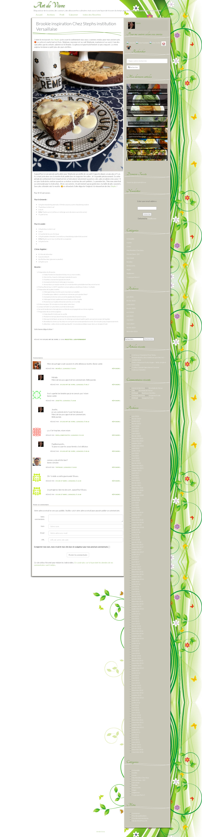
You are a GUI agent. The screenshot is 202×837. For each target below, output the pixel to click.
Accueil (39, 14)
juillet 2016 (136, 584)
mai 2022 (135, 456)
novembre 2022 (137, 441)
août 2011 (135, 730)
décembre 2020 (137, 488)
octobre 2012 (136, 695)
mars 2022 (136, 461)
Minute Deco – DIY (138, 780)
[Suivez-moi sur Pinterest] (163, 43)
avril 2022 (135, 458)
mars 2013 (136, 683)
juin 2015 (135, 616)
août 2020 (135, 498)
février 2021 (136, 483)
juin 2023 (130, 316)
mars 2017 (136, 564)
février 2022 (136, 463)
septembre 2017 (138, 552)
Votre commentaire (39, 518)
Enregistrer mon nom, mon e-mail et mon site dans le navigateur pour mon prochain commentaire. (71, 547)
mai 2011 (135, 737)
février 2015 (136, 626)
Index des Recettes (92, 14)
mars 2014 (136, 653)
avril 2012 (135, 710)
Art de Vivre (100, 832)
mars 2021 (136, 480)
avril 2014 (135, 651)
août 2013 (135, 670)
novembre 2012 (137, 693)
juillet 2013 (136, 673)
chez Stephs (55, 40)
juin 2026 (130, 297)
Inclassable (130, 239)
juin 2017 (135, 557)
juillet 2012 (136, 703)
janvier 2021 (136, 485)
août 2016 (135, 582)
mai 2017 (135, 559)
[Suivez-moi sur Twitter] (155, 43)
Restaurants (131, 266)
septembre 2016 (138, 579)
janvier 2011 (136, 747)
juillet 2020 (136, 500)
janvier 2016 (136, 599)
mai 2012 (135, 708)
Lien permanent (80, 339)
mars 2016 (136, 594)
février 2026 (131, 301)
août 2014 (135, 641)
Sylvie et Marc (61, 481)
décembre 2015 (137, 601)
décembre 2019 (137, 512)
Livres (129, 246)
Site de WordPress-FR (139, 821)
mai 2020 (135, 505)
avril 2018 (135, 537)
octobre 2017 (136, 549)
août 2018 (135, 530)
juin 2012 (135, 705)
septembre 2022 (138, 446)
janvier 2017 (136, 569)
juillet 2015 (136, 614)
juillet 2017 (136, 554)
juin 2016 (135, 587)
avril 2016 (135, 591)
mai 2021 (135, 475)
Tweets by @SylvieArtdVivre (136, 182)
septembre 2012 (138, 698)
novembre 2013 (137, 663)
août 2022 (135, 448)
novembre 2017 (137, 547)
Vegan (129, 269)
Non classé (130, 258)
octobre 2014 (136, 636)
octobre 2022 (136, 443)
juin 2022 (135, 453)
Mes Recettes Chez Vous (135, 250)
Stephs (113, 186)
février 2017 (136, 567)
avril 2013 (135, 680)
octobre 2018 (136, 525)
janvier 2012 (136, 717)
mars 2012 (136, 712)
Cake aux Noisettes (139, 370)
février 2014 (136, 656)
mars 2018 (136, 540)
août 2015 (135, 611)
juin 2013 (135, 675)
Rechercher (134, 67)
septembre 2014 (138, 638)
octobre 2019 (136, 515)
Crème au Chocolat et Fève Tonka (144, 355)
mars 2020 (136, 510)
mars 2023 (130, 324)
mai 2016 (135, 589)
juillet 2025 (131, 304)
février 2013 (136, 685)
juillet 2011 (136, 732)
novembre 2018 (137, 522)
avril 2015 (135, 621)
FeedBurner (152, 218)
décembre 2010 (137, 750)
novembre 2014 (137, 633)
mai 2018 (135, 535)
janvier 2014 (136, 658)
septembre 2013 (138, 668)
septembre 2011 (138, 727)
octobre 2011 (136, 725)
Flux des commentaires (140, 818)
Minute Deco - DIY (133, 254)
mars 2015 (136, 624)
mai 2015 (135, 619)
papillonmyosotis (63, 435)
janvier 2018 (136, 542)
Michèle (59, 368)
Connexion (136, 813)
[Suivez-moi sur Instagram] (129, 48)
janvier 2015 (136, 629)
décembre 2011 (137, 720)
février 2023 (131, 328)
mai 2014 (135, 648)
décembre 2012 (137, 690)
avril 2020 (135, 508)
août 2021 (135, 473)
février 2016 (136, 596)
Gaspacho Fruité (154, 395)
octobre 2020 (136, 493)
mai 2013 (135, 678)
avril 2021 (135, 478)
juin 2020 (135, 503)
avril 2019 (135, 517)
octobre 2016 (136, 577)
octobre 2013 (136, 666)
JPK (133, 390)
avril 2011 (135, 740)
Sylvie (138, 23)
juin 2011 (135, 735)
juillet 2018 (136, 532)
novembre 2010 (137, 752)
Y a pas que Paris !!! (133, 277)
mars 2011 (136, 742)
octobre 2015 (136, 606)
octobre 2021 (136, 470)
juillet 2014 (136, 643)
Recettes (68, 339)
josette (59, 400)
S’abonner (73, 14)
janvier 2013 (136, 688)
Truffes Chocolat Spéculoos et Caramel (145, 367)
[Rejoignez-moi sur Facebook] (142, 43)
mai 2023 (130, 320)
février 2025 (131, 308)
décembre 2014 (137, 631)
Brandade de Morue (156, 388)
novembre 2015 (137, 604)
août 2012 (135, 700)
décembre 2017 (137, 545)
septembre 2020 (138, 495)
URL (42, 540)
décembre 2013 (137, 661)
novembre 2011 (137, 722)
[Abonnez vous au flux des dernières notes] (131, 43)
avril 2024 (130, 312)
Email (42, 533)
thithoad (59, 467)
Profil (62, 14)
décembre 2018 (137, 520)
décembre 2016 (137, 572)
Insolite (129, 243)
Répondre (116, 368)
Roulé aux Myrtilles (148, 393)
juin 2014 (135, 646)
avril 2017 (135, 562)
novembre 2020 (137, 490)
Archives (51, 14)
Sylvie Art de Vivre (67, 384)
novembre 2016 (137, 574)
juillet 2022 (136, 451)
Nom (42, 526)
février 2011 (136, 745)
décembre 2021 (137, 466)
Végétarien (130, 273)
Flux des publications (139, 816)
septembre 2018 (138, 527)
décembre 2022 (132, 331)
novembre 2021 (137, 468)
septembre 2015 (138, 609)
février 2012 (136, 715)
